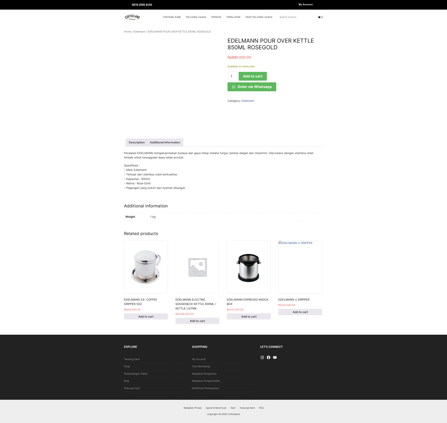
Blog (126, 380)
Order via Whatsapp (254, 87)
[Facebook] (268, 358)
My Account (306, 4)
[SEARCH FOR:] (295, 17)
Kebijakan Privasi (192, 407)
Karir (233, 407)
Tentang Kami (172, 17)
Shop (127, 366)
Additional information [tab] (165, 142)
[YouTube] (275, 358)
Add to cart (252, 76)
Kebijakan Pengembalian (206, 380)
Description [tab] (137, 142)
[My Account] (295, 4)
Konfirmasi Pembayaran (205, 388)
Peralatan (233, 17)
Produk (216, 17)
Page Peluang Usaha (259, 17)
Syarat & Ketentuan (216, 407)
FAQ (261, 407)
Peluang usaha (196, 17)
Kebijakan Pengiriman (204, 373)
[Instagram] (262, 358)
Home (127, 31)
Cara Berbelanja (201, 366)
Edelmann (140, 31)
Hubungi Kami (132, 388)
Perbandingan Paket (135, 373)
